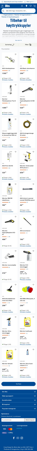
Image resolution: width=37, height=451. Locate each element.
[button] (18, 384)
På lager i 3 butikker (26, 179)
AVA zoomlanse (25, 231)
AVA (3, 66)
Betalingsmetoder (7, 425)
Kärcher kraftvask (26, 331)
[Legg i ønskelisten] (15, 54)
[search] (3, 10)
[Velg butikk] (26, 5)
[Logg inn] (22, 5)
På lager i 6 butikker (8, 179)
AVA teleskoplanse (8, 68)
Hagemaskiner (8, 15)
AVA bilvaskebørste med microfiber (8, 299)
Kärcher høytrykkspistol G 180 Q (27, 101)
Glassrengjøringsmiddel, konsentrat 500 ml (9, 134)
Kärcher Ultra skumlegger (6, 332)
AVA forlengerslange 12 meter (27, 134)
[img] (9, 70)
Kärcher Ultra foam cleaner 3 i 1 (26, 364)
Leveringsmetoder (22, 425)
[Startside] (12, 5)
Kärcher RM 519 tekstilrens (7, 199)
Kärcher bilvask (7, 363)
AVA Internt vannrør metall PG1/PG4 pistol (27, 199)
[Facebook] (14, 438)
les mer (17, 40)
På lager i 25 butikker (26, 79)
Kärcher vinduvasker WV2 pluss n (27, 166)
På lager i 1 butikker (26, 114)
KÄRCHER (4, 96)
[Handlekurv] (34, 5)
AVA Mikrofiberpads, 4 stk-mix (27, 299)
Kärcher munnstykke (9, 265)
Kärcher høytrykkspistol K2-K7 (8, 232)
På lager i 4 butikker (8, 114)
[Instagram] (21, 438)
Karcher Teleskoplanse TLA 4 (9, 100)
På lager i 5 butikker (26, 279)
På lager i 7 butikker (8, 79)
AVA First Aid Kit (7, 166)
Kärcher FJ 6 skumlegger (24, 266)
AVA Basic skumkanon (27, 68)
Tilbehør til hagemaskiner (22, 15)
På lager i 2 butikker (26, 146)
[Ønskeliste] (31, 5)
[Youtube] (18, 438)
